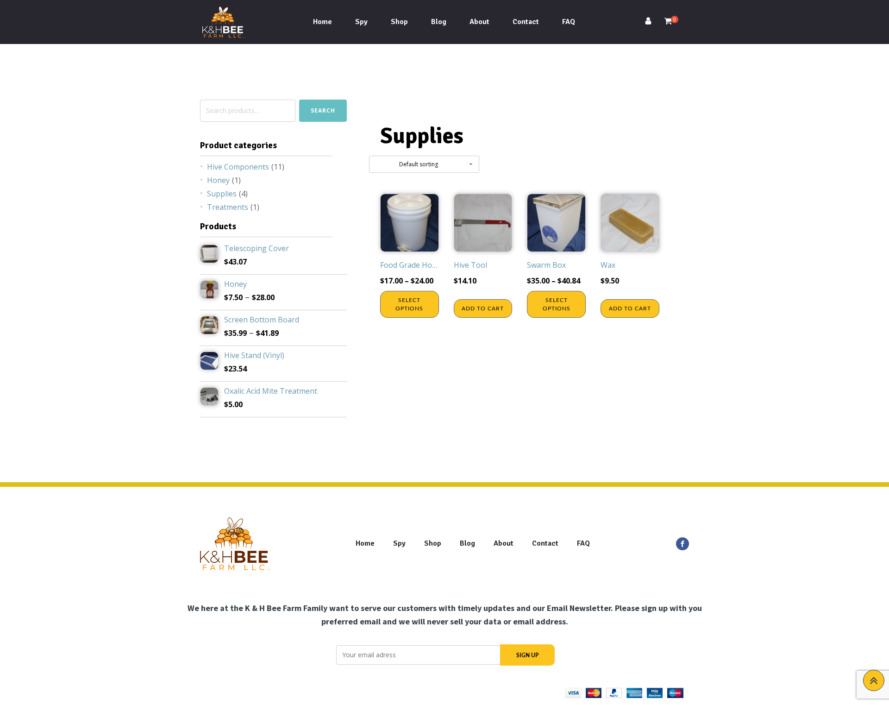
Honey (218, 180)
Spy (361, 21)
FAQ (568, 21)
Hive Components (238, 167)
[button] (652, 22)
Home (322, 21)
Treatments (227, 207)
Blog (438, 21)
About (479, 21)
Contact (526, 21)
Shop (399, 21)
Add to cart (483, 308)
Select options (409, 304)
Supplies (222, 194)
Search (323, 110)
